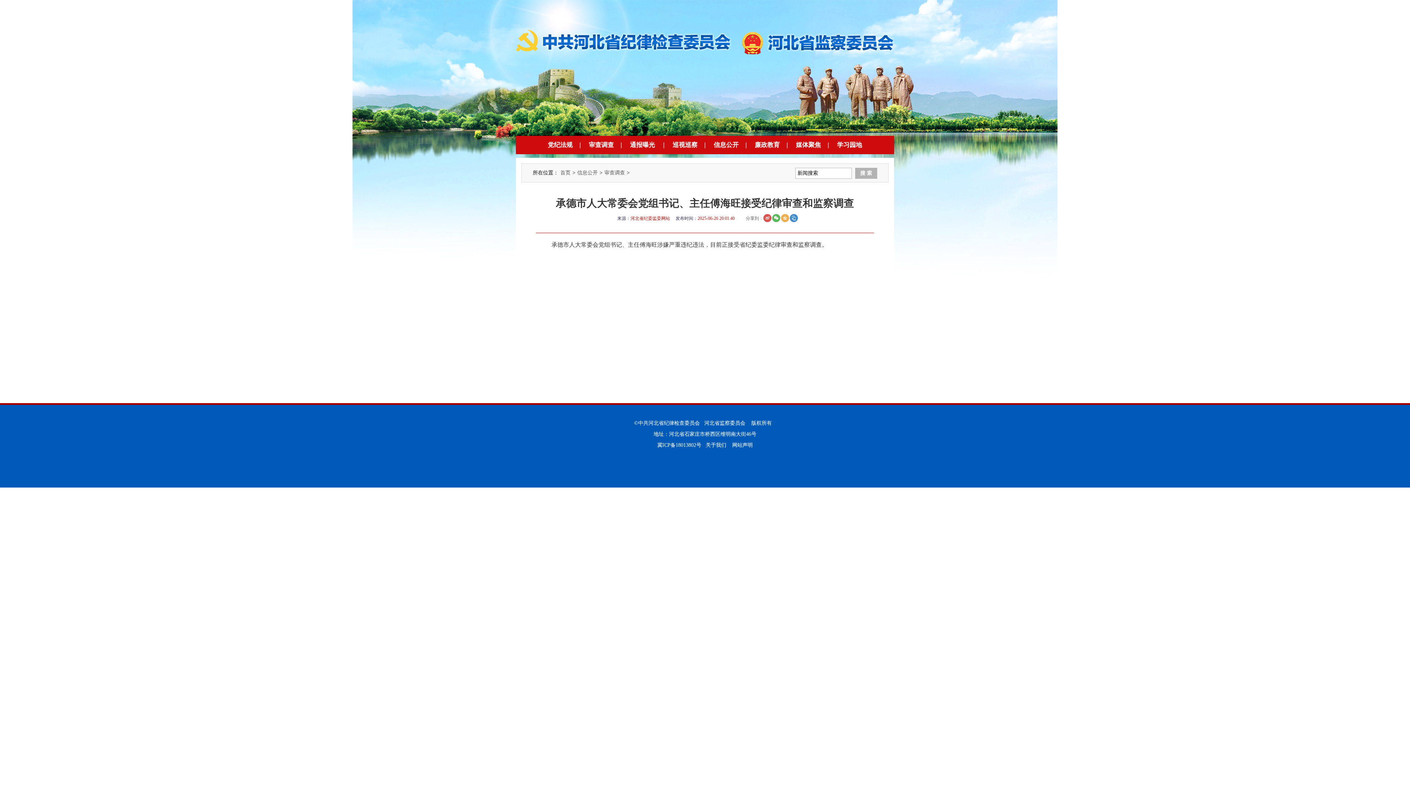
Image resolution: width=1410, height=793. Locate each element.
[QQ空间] (785, 218)
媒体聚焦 (808, 144)
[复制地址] (794, 218)
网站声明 (742, 445)
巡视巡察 (685, 144)
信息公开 (726, 144)
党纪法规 (560, 144)
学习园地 (849, 144)
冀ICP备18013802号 (679, 445)
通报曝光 (642, 144)
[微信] (776, 218)
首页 (565, 172)
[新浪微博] (767, 218)
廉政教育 (767, 144)
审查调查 (601, 144)
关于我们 (716, 445)
